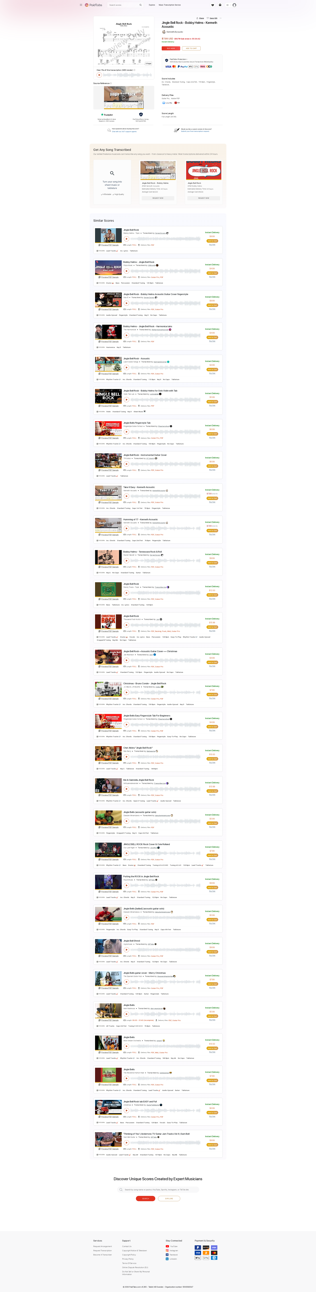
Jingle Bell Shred (131, 940)
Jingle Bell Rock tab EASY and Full (140, 1101)
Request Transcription (102, 1250)
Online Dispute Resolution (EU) (135, 1267)
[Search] (140, 5)
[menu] (81, 4)
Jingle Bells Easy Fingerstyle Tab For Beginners (146, 715)
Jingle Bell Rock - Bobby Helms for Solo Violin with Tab (150, 390)
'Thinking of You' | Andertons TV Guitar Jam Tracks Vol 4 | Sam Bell (156, 1133)
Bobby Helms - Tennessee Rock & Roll (142, 551)
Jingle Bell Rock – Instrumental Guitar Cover (145, 455)
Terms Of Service (129, 1263)
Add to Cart (191, 48)
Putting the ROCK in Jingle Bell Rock (141, 876)
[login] (234, 5)
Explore (169, 1198)
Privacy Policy (128, 1259)
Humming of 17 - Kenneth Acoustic (140, 519)
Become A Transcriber (102, 1254)
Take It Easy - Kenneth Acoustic (139, 487)
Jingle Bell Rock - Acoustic (136, 358)
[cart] (220, 5)
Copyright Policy (129, 1254)
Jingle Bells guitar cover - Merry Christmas (144, 972)
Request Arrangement (102, 1246)
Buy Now (171, 48)
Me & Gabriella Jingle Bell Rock (138, 780)
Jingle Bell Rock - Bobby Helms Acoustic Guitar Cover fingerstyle (155, 294)
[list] (227, 5)
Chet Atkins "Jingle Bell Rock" (138, 747)
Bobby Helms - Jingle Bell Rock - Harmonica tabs (147, 326)
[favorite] (212, 5)
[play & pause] (99, 75)
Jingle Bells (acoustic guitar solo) (139, 812)
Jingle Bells (129, 1005)
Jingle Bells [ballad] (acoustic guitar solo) (143, 908)
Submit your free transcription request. (195, 131)
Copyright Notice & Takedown (134, 1250)
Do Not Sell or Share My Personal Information (136, 1272)
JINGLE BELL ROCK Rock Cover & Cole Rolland (146, 844)
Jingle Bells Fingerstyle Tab (136, 422)
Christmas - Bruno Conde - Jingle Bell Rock (144, 683)
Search (145, 1198)
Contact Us (126, 1246)
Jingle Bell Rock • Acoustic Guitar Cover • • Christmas (150, 651)
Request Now (158, 198)
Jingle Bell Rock (131, 229)
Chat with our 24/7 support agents (124, 131)
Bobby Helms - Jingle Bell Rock (138, 262)
